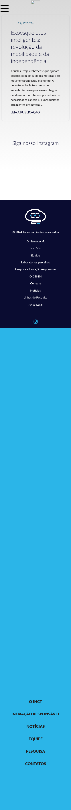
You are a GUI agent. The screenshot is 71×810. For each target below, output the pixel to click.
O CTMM (35, 276)
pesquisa (35, 751)
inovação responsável (35, 714)
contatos (35, 764)
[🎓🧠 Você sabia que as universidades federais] (52, 173)
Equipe (35, 255)
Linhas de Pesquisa (35, 297)
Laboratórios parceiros (35, 262)
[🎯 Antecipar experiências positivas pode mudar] (19, 177)
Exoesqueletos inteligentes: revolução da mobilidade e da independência (30, 47)
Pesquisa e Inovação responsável (35, 269)
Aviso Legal (36, 304)
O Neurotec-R (36, 241)
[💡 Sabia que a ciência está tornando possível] (19, 156)
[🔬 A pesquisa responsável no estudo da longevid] (52, 160)
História (35, 248)
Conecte (35, 283)
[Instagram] (35, 321)
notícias (35, 727)
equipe (36, 739)
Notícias (35, 290)
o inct (35, 702)
